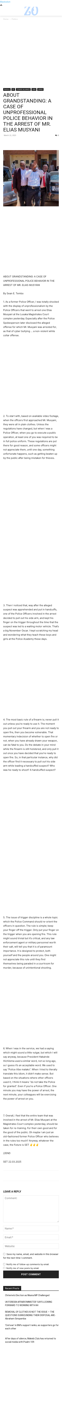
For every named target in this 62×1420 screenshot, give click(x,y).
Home (6, 19)
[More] (35, 142)
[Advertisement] (31, 55)
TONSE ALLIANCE (23, 89)
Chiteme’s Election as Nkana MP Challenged (27, 1295)
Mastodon (5, 1)
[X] (13, 142)
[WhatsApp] (28, 142)
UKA (33, 89)
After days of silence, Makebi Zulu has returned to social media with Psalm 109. (30, 1340)
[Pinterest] (21, 142)
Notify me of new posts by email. (22, 1268)
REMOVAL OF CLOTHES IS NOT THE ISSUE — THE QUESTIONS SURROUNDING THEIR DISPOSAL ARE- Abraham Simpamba (30, 1315)
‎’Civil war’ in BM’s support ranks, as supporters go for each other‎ (32, 1327)
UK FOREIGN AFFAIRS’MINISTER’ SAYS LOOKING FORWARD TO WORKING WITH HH (28, 1304)
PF (13, 89)
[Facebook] (6, 142)
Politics (15, 19)
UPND (40, 89)
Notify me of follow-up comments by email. (27, 1264)
